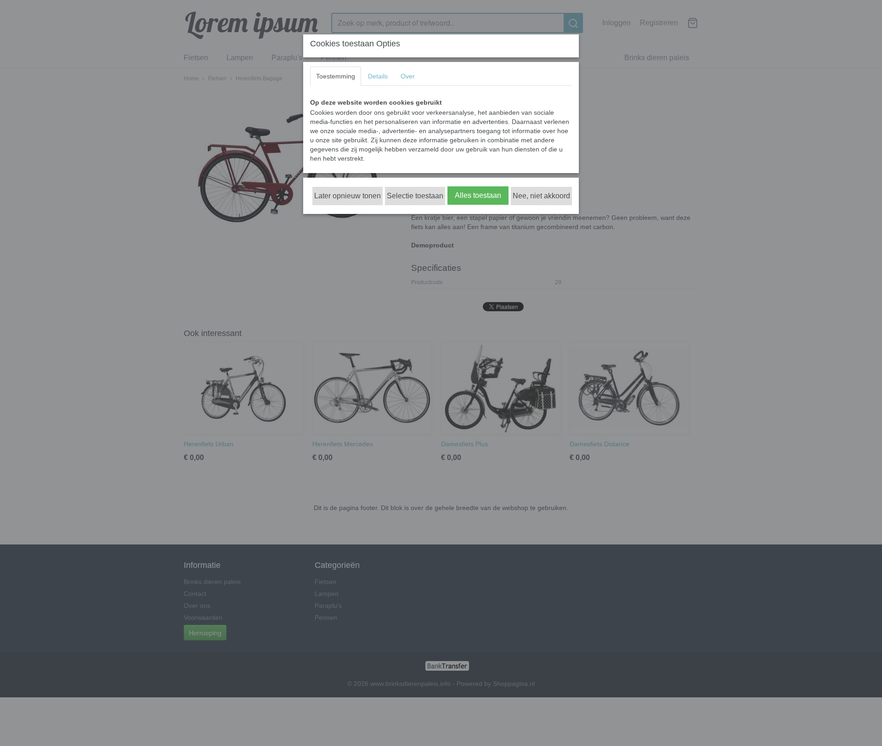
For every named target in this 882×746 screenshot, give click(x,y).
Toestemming (335, 76)
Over (408, 76)
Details (378, 76)
